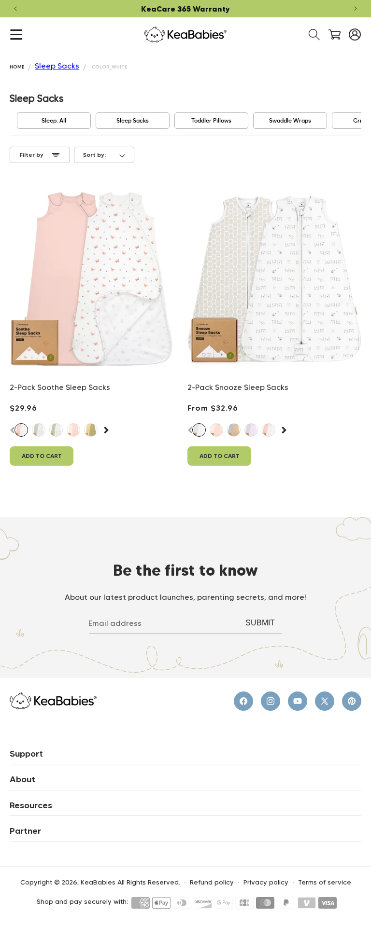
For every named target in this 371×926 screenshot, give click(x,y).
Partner (25, 831)
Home (17, 67)
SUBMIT (260, 623)
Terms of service (324, 882)
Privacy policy (265, 882)
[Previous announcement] (15, 8)
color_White (109, 67)
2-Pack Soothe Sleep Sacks (60, 387)
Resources (31, 805)
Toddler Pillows (211, 120)
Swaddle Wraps (290, 120)
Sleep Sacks (57, 65)
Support (26, 753)
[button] (16, 34)
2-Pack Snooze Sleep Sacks (237, 387)
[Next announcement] (355, 8)
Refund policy (212, 882)
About (22, 779)
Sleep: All (54, 120)
